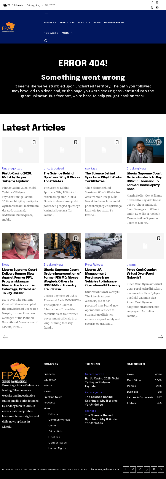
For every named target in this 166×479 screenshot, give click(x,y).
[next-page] (160, 337)
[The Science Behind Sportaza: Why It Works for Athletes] (62, 150)
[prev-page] (5, 337)
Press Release (94, 264)
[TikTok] (140, 469)
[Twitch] (147, 469)
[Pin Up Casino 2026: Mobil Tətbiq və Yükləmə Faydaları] (20, 150)
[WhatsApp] (161, 469)
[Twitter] (152, 7)
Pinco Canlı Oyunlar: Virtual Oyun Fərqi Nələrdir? (141, 273)
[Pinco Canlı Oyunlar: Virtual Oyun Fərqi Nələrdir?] (145, 246)
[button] (46, 40)
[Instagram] (157, 2)
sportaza (91, 168)
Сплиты (131, 264)
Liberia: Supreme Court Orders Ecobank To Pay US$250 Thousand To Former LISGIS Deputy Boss (144, 181)
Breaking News (136, 168)
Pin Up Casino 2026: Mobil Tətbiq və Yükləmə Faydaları (17, 177)
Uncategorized (12, 168)
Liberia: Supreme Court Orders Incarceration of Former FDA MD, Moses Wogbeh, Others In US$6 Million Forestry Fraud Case (62, 279)
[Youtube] (157, 7)
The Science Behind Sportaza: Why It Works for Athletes (62, 177)
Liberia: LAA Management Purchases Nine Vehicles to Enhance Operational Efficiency (102, 277)
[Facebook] (152, 2)
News (5, 264)
